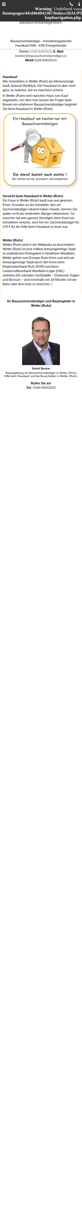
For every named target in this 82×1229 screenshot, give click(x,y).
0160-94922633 (41, 51)
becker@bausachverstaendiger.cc (41, 56)
